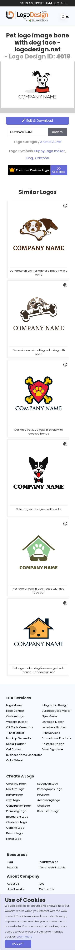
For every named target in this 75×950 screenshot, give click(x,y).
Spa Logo (43, 806)
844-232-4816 (56, 3)
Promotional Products (56, 738)
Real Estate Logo (48, 811)
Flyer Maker (49, 716)
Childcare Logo (16, 822)
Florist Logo (13, 839)
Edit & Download (39, 120)
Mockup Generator (19, 738)
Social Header (16, 744)
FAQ (41, 884)
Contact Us (46, 889)
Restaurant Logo (17, 817)
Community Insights (52, 867)
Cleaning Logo (16, 784)
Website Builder (17, 722)
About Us (13, 884)
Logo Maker (14, 705)
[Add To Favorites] (64, 206)
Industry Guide (48, 862)
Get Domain (14, 749)
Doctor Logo (14, 833)
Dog (29, 158)
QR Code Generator (19, 727)
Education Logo (47, 784)
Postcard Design (53, 744)
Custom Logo (15, 716)
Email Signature (52, 749)
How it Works (15, 889)
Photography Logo (49, 789)
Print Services (51, 733)
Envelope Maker (53, 722)
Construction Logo (18, 806)
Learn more (24, 937)
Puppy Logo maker (49, 151)
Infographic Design (55, 705)
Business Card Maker (56, 711)
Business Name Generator (24, 755)
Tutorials (12, 867)
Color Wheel (14, 760)
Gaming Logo (15, 828)
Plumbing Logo (16, 811)
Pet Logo (43, 795)
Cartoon (42, 158)
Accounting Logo (48, 800)
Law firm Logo (15, 789)
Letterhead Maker (54, 727)
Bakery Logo (14, 795)
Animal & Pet (50, 141)
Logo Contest (15, 711)
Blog (10, 862)
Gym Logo (13, 800)
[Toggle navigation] (67, 16)
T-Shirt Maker (15, 733)
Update (57, 132)
